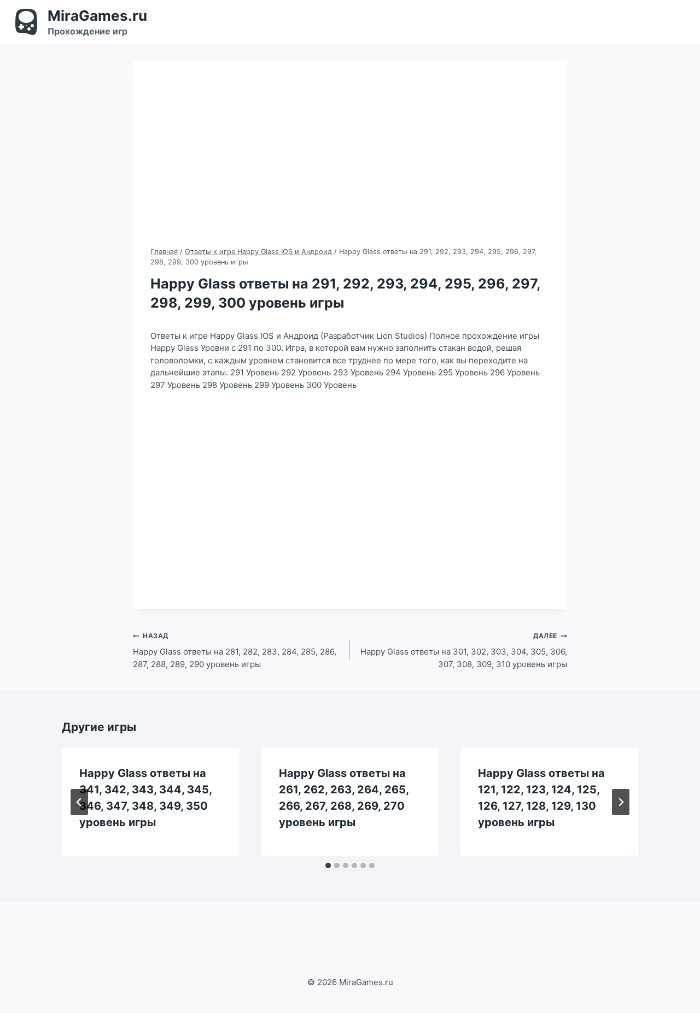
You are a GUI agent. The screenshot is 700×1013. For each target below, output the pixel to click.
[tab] (328, 865)
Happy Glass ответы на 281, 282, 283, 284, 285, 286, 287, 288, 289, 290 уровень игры (234, 650)
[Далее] (620, 802)
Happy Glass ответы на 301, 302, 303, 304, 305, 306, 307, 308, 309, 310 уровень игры (463, 650)
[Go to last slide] (79, 802)
